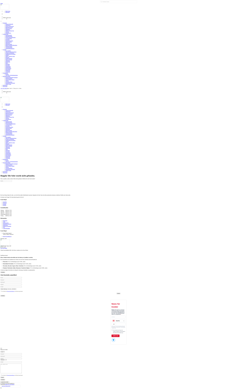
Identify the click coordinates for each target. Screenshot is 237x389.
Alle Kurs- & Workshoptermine (11, 75)
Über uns (5, 203)
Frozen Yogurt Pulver (9, 26)
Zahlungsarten (6, 222)
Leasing (4, 18)
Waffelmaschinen (8, 46)
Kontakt (4, 204)
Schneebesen (7, 66)
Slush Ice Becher (8, 59)
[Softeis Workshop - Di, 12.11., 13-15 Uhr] (8, 288)
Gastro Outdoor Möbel (9, 79)
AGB (4, 221)
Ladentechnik (5, 34)
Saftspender (7, 43)
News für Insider (3, 248)
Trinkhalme (7, 60)
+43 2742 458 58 (3, 88)
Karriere (4, 205)
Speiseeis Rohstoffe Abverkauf (11, 77)
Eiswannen (7, 65)
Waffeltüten (7, 29)
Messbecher (7, 61)
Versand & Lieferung (7, 224)
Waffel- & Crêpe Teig (9, 30)
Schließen (3, 272)
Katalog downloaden (7, 226)
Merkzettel (7, 12)
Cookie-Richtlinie (6, 228)
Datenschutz (5, 225)
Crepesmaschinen (8, 47)
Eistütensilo (7, 70)
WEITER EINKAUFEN (6, 386)
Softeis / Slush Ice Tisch (10, 56)
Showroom (5, 86)
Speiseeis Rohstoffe (9, 24)
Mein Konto (7, 11)
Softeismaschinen (8, 36)
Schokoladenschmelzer (9, 48)
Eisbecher (7, 57)
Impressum (5, 220)
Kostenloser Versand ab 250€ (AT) (9, 16)
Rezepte (7, 74)
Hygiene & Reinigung (9, 53)
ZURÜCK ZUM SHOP (9, 384)
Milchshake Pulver (9, 27)
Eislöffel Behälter (8, 58)
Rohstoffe (5, 23)
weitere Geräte (8, 84)
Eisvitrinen (7, 39)
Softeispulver (8, 25)
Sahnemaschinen (8, 44)
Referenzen (5, 85)
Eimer (6, 63)
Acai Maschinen (8, 38)
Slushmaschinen (8, 41)
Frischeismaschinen (9, 40)
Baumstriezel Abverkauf (10, 83)
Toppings (7, 31)
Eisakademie (5, 73)
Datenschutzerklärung (10, 291)
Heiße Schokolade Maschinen (11, 45)
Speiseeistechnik (8, 35)
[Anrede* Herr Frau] (2, 351)
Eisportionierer (8, 68)
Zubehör (4, 49)
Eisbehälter (7, 64)
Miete (8, 18)
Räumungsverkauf (6, 76)
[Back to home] (4, 9)
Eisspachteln (7, 69)
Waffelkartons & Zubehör (10, 54)
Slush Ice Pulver (8, 28)
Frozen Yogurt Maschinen (10, 37)
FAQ (4, 227)
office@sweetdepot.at (7, 236)
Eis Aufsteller (8, 50)
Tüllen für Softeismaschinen (10, 51)
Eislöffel (7, 55)
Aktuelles (5, 201)
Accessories (7, 71)
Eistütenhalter (8, 67)
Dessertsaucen (8, 33)
